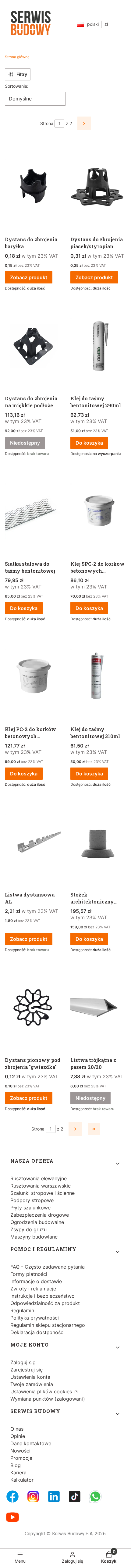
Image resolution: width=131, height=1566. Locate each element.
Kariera (18, 1472)
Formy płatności (28, 1274)
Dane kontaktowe (30, 1443)
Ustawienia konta (30, 1377)
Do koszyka (89, 443)
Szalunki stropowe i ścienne (42, 1193)
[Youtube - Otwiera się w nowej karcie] (12, 1517)
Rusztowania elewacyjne (38, 1178)
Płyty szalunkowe (30, 1208)
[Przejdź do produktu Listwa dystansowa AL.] (33, 842)
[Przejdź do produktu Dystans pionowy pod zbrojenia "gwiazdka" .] (33, 1008)
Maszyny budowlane (34, 1237)
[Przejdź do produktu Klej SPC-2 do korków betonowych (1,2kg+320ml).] (98, 512)
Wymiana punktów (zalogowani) (47, 1399)
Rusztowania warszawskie (40, 1186)
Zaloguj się (22, 1362)
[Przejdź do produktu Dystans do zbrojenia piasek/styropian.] (98, 187)
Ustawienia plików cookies (41, 1391)
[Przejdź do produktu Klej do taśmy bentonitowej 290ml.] (98, 346)
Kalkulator (22, 1480)
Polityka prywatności (34, 1318)
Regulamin (22, 1310)
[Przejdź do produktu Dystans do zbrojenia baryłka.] (33, 187)
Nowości (20, 1451)
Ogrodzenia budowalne (37, 1222)
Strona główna (17, 57)
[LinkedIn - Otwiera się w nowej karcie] (54, 1496)
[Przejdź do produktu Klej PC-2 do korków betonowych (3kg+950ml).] (33, 677)
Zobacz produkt (28, 277)
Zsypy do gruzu (28, 1229)
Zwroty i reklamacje (33, 1289)
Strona (46, 123)
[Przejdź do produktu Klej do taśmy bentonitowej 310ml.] (98, 677)
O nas (16, 1429)
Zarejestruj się (26, 1370)
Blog (15, 1465)
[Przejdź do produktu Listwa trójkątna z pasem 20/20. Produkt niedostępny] (98, 1008)
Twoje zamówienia (31, 1384)
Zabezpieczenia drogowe (39, 1215)
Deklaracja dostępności (37, 1332)
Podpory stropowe (32, 1200)
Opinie (17, 1436)
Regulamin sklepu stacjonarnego (47, 1325)
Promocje (21, 1458)
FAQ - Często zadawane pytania (47, 1267)
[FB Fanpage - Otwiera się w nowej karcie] (12, 1496)
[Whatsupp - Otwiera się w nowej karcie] (95, 1496)
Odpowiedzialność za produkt (45, 1303)
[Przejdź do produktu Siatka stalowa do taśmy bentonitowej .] (33, 512)
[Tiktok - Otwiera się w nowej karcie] (74, 1496)
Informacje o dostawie (36, 1281)
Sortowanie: (16, 86)
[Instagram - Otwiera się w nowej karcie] (33, 1496)
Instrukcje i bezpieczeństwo (42, 1296)
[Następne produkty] (75, 1129)
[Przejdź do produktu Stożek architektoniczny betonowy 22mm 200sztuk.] (98, 842)
